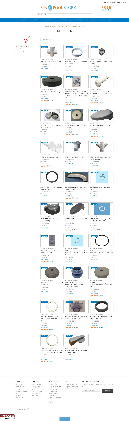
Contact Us (19, 395)
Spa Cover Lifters (76, 20)
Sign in (112, 2)
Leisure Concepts (54, 393)
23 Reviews (76, 198)
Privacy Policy (19, 397)
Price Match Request (21, 390)
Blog (17, 393)
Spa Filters (49, 20)
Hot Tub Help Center (21, 391)
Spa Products (61, 20)
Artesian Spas (53, 391)
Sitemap (18, 399)
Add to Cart (52, 53)
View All (51, 402)
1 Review (75, 230)
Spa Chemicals (23, 20)
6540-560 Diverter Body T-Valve (51, 62)
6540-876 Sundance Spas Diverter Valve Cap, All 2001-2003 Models (101, 285)
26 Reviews (76, 104)
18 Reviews (101, 136)
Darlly (50, 388)
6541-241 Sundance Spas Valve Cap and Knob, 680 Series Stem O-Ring (76, 253)
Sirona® (51, 401)
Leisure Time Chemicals (55, 399)
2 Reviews (100, 230)
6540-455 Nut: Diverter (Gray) (50, 92)
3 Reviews (50, 166)
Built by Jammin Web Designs (23, 408)
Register (119, 2)
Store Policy (19, 388)
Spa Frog (51, 395)
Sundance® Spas (54, 384)
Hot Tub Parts (36, 20)
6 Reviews (75, 134)
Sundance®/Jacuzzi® (55, 386)
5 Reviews (50, 100)
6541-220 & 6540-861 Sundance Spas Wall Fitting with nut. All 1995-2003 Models (76, 285)
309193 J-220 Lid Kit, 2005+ (74, 157)
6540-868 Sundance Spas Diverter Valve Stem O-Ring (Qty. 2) (51, 318)
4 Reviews (100, 102)
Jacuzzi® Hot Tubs (54, 390)
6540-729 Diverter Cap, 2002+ (75, 125)
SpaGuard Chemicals (55, 397)
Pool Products (91, 20)
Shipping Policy (20, 386)
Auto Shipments (105, 20)
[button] (64, 419)
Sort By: (43, 39)
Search (106, 2)
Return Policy (19, 384)
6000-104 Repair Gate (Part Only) (51, 157)
